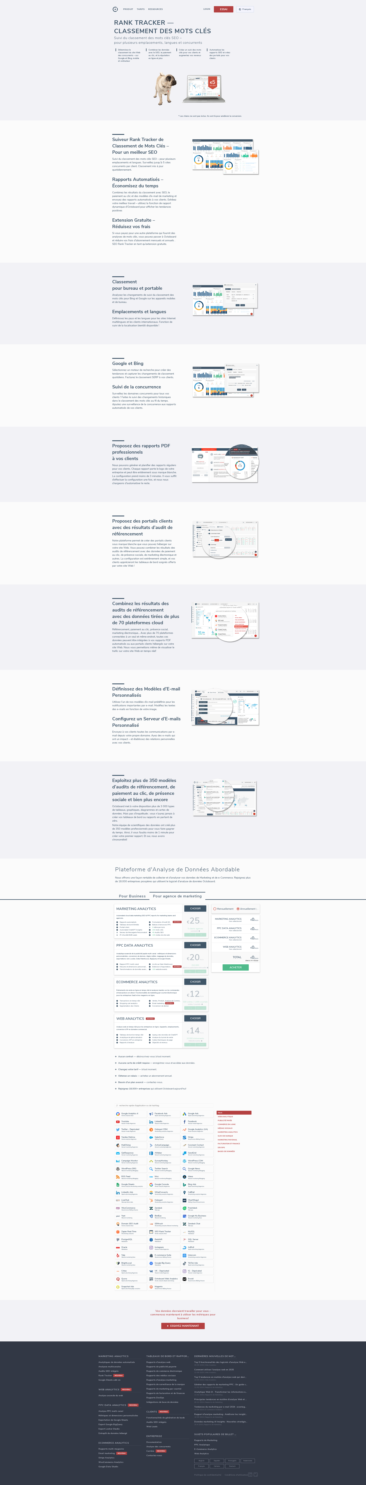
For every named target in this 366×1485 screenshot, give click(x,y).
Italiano (217, 1466)
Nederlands (247, 1461)
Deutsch (232, 1466)
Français (201, 1466)
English (201, 1461)
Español (217, 1461)
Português (232, 1461)
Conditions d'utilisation (236, 1475)
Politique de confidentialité (207, 1475)
